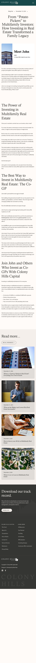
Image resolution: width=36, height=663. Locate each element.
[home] (9, 2)
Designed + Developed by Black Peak (9, 567)
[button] (33, 2)
